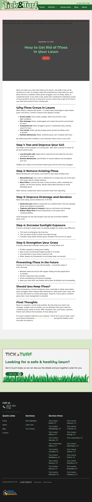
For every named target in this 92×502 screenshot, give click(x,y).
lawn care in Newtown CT (44, 318)
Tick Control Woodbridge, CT (55, 428)
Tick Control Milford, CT (53, 433)
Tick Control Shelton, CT (71, 450)
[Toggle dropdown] (56, 7)
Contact (5, 433)
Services (51, 7)
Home (42, 7)
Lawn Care (46, 58)
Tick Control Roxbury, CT (53, 462)
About (84, 7)
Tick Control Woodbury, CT (72, 462)
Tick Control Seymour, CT (53, 439)
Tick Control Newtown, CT (54, 473)
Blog (76, 7)
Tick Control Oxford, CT (71, 456)
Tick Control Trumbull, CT (71, 428)
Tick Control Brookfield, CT (72, 468)
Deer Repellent (31, 421)
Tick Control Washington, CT (73, 445)
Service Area (65, 7)
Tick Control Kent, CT (75, 438)
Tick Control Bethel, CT (53, 422)
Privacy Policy (37, 482)
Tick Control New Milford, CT (55, 445)
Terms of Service (47, 482)
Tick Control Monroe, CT (53, 468)
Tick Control (30, 429)
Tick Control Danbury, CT (71, 422)
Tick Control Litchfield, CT (53, 450)
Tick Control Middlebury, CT (54, 456)
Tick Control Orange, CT (71, 433)
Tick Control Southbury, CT (72, 473)
